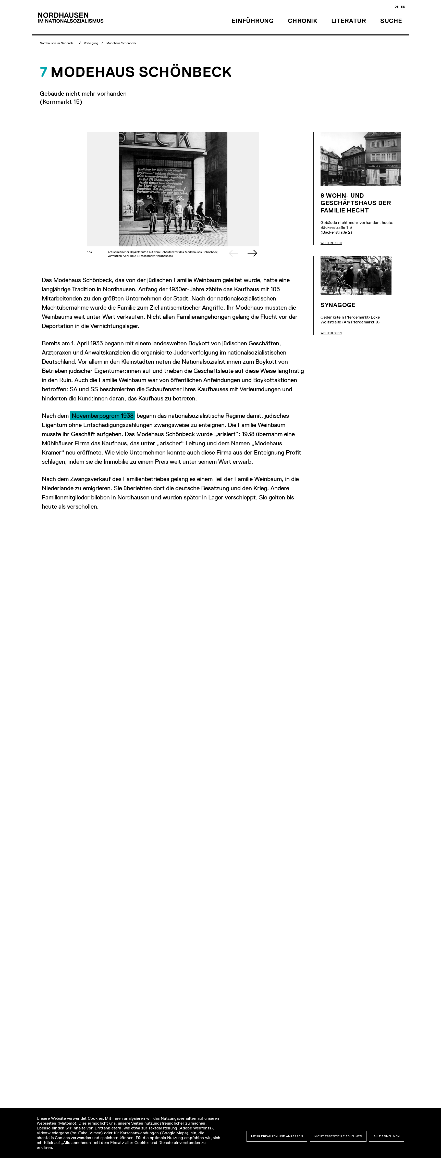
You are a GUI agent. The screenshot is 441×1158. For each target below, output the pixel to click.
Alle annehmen (387, 1136)
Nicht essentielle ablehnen (338, 1136)
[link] (102, 415)
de (397, 6)
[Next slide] (252, 253)
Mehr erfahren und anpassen (277, 1136)
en (403, 6)
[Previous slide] (233, 253)
